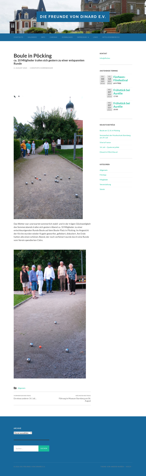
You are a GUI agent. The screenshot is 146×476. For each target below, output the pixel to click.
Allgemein (21, 388)
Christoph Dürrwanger (41, 68)
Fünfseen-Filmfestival (120, 78)
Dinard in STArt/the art (109, 152)
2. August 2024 (20, 68)
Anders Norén (117, 467)
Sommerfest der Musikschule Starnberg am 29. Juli (115, 136)
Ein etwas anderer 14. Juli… (25, 397)
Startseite (18, 37)
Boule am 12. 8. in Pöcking (110, 130)
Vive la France (105, 142)
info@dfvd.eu (105, 58)
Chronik (53, 37)
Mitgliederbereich (111, 37)
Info (43, 37)
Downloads (67, 37)
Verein (102, 189)
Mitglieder (104, 179)
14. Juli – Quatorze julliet (109, 147)
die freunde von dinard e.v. (73, 17)
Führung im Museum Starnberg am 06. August (75, 398)
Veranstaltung (105, 184)
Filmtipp (103, 175)
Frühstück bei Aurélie (121, 91)
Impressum (82, 37)
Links (95, 37)
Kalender (32, 37)
